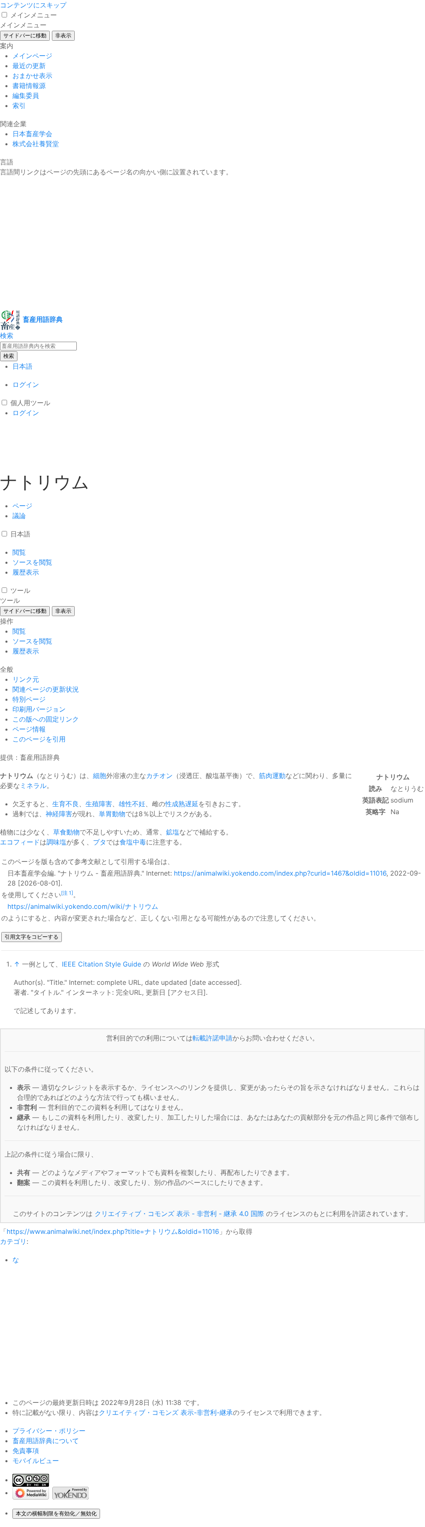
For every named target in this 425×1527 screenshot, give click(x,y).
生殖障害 (98, 804)
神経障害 (59, 814)
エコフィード (20, 842)
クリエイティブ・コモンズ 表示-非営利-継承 (166, 1412)
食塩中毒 (133, 842)
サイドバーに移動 (24, 35)
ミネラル (33, 785)
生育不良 (65, 804)
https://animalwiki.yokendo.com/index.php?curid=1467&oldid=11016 (280, 873)
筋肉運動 (272, 775)
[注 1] (67, 893)
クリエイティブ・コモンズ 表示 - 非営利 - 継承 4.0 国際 (179, 1213)
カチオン (159, 775)
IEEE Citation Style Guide (101, 964)
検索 (8, 356)
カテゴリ (13, 1241)
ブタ (99, 842)
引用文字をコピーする (32, 937)
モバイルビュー (35, 1460)
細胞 (99, 775)
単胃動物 (112, 814)
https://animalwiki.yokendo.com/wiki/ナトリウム (82, 906)
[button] (4, 14)
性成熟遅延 (181, 804)
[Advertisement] (212, 243)
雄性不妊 (132, 804)
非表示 (63, 35)
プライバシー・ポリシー (48, 1431)
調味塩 (56, 842)
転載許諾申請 (212, 1038)
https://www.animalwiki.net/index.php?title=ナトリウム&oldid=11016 (113, 1231)
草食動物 (66, 832)
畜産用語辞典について (45, 1440)
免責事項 (25, 1450)
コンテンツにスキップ (33, 5)
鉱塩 (172, 832)
